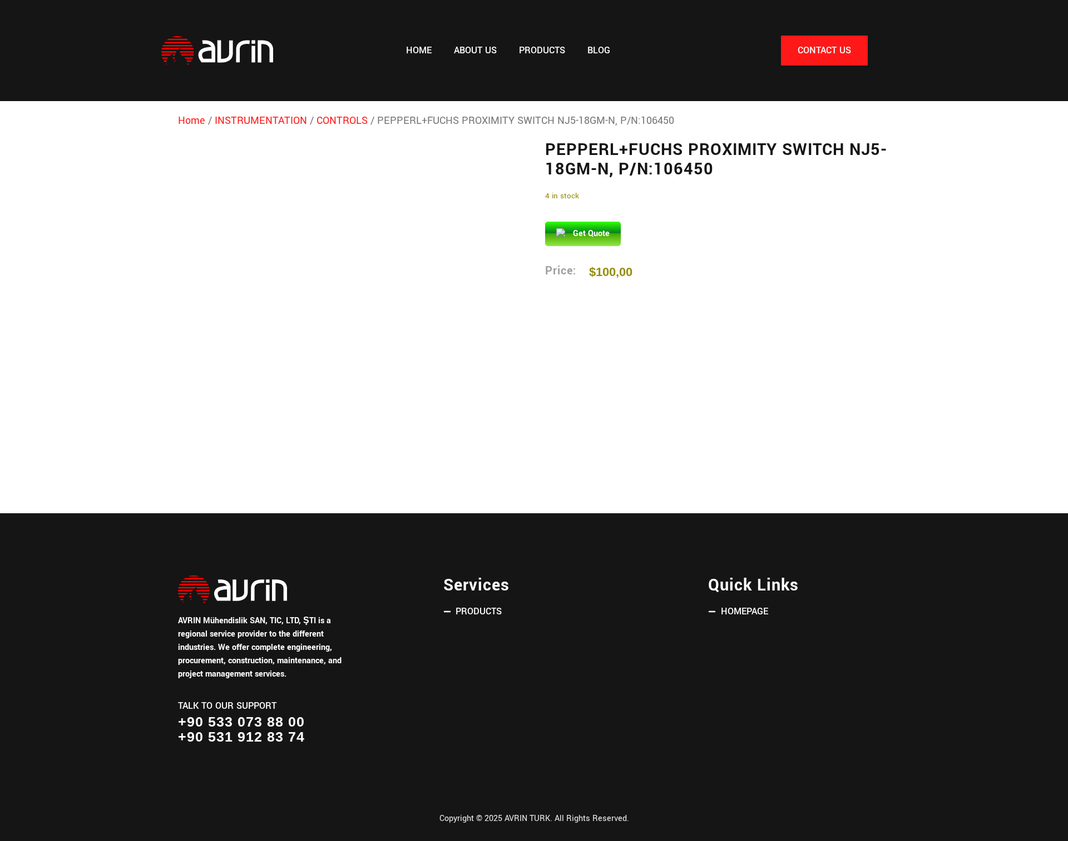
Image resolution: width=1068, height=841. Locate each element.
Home (419, 50)
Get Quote (591, 233)
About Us (475, 50)
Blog (598, 50)
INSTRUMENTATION (261, 120)
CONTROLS (342, 120)
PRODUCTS (542, 50)
